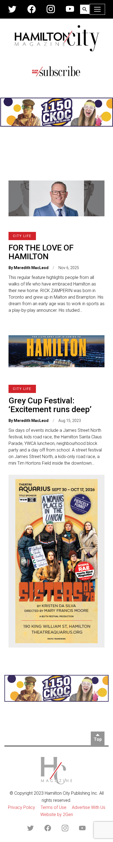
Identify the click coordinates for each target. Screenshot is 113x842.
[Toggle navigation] (97, 9)
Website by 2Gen (56, 814)
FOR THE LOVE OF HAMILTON (41, 252)
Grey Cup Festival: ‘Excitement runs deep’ (50, 405)
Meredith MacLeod (31, 268)
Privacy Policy (21, 807)
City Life (22, 236)
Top (98, 739)
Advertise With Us (88, 807)
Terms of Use (53, 807)
